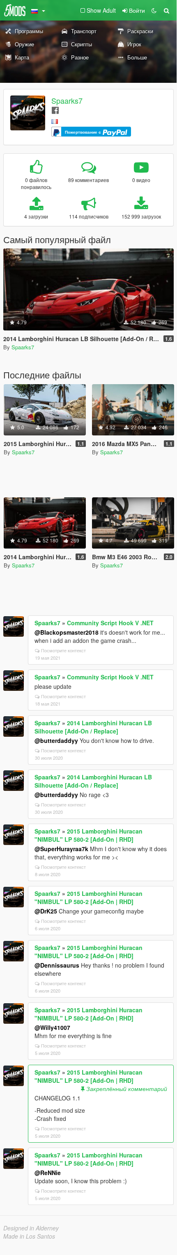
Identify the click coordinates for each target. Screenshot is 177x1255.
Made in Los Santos (29, 1236)
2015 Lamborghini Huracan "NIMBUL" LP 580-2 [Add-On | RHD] (88, 835)
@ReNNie (47, 1172)
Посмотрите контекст (63, 650)
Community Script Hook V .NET (110, 623)
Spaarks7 (67, 100)
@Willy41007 (52, 1027)
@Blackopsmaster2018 (66, 632)
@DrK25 (45, 911)
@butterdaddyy (56, 740)
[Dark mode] (154, 10)
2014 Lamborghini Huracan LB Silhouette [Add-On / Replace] (93, 727)
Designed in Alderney (31, 1228)
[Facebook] (55, 110)
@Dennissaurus (56, 965)
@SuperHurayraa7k (61, 849)
